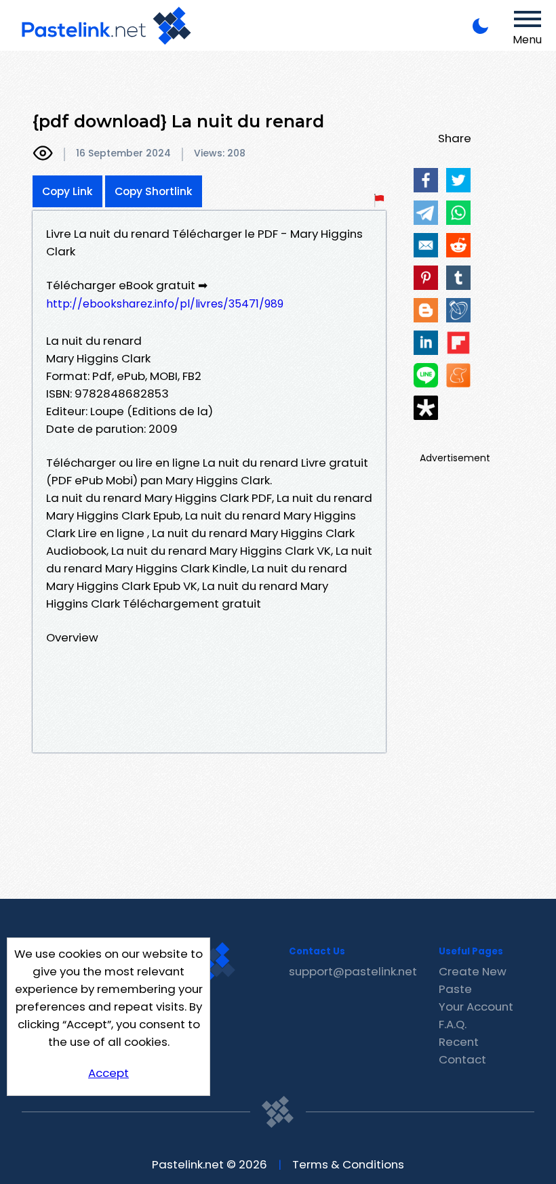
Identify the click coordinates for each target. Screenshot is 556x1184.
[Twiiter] (458, 180)
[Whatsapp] (458, 212)
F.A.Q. (452, 1024)
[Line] (426, 375)
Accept (108, 1073)
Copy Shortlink (154, 191)
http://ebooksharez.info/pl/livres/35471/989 (164, 304)
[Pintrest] (426, 278)
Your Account (476, 1006)
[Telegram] (426, 212)
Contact (462, 1059)
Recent (459, 1042)
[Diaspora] (426, 408)
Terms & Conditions (348, 1164)
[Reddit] (458, 245)
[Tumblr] (458, 278)
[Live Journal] (458, 310)
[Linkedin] (426, 343)
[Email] (426, 245)
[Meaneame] (458, 375)
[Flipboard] (458, 343)
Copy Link (67, 191)
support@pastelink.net (353, 971)
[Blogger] (426, 310)
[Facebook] (426, 180)
